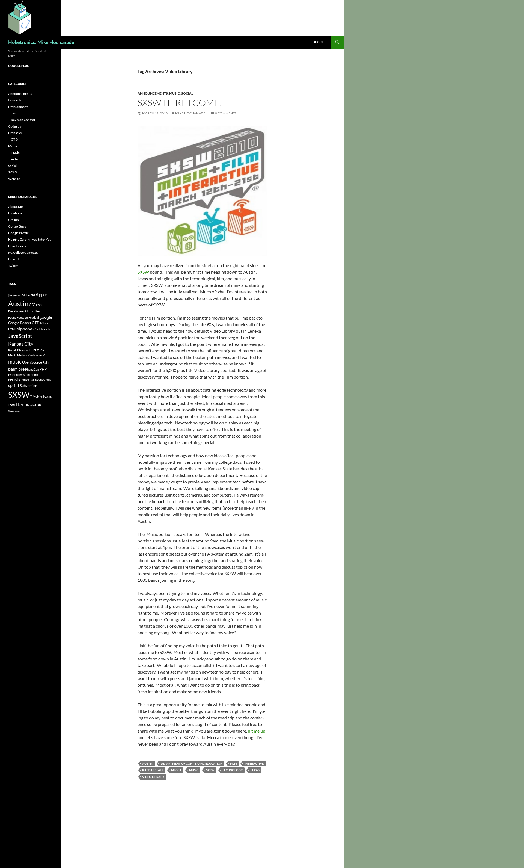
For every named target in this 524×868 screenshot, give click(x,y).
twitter (16, 404)
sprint (13, 385)
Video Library (153, 776)
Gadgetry (15, 126)
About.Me (15, 207)
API (32, 295)
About (318, 42)
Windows (14, 411)
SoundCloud (43, 379)
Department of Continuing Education (191, 763)
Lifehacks (15, 133)
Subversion (28, 385)
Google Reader (19, 323)
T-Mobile (36, 396)
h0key (44, 323)
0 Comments (225, 113)
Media (12, 146)
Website (14, 179)
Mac (42, 350)
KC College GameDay (23, 252)
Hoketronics (17, 246)
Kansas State (152, 770)
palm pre (16, 368)
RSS (32, 379)
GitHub (13, 220)
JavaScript (20, 336)
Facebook (15, 213)
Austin (147, 763)
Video (15, 159)
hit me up (256, 730)
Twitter (13, 266)
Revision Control (23, 120)
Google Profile (18, 233)
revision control (28, 374)
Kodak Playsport (19, 350)
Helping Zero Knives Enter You (30, 239)
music (193, 770)
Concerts (14, 100)
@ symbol (14, 295)
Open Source (32, 362)
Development (18, 107)
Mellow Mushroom (29, 355)
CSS (32, 304)
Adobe (25, 295)
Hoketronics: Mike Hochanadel (42, 42)
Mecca (176, 770)
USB (38, 405)
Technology (232, 770)
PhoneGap (32, 369)
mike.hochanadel (191, 113)
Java (14, 113)
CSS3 (39, 305)
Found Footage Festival (23, 317)
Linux (35, 350)
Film (233, 763)
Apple (41, 294)
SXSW (143, 271)
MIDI (46, 355)
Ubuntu (30, 405)
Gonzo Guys (17, 226)
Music (174, 93)
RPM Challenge (18, 379)
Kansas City (20, 344)
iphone (25, 328)
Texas (255, 770)
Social (187, 93)
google (46, 317)
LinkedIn (14, 259)
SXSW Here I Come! (180, 102)
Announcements (153, 93)
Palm (46, 362)
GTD (14, 139)
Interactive (254, 763)
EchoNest (34, 311)
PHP (43, 369)
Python (13, 374)
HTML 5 (13, 329)
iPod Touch (41, 329)
